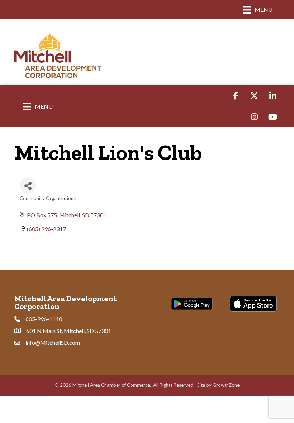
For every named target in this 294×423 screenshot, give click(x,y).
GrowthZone (226, 385)
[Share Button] (28, 185)
